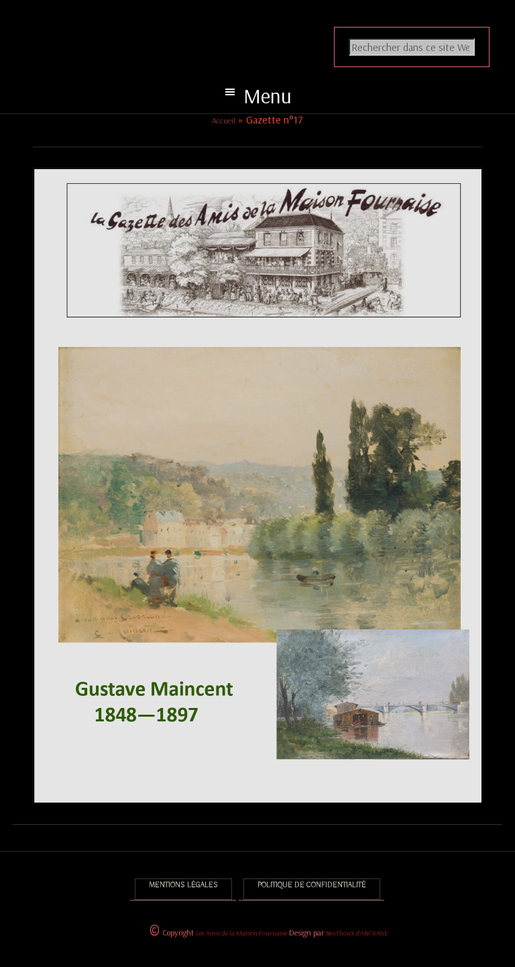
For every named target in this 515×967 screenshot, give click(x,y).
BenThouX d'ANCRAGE (357, 933)
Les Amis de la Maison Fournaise (241, 933)
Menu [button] (267, 96)
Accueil (223, 120)
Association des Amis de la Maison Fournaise (268, 24)
